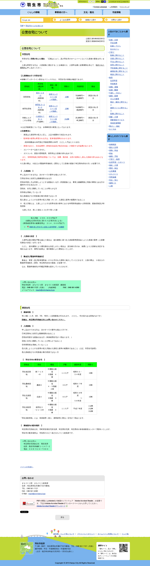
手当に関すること (117, 62)
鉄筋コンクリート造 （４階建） (53, 97)
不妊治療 (113, 43)
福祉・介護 (113, 165)
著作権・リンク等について (63, 534)
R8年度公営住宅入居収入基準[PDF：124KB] (47, 227)
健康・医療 (113, 96)
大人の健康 (114, 99)
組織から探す (90, 20)
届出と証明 (113, 147)
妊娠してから (115, 46)
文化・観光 (89, 12)
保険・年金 (113, 150)
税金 (111, 153)
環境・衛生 (113, 168)
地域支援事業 (115, 123)
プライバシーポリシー (86, 534)
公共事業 (112, 171)
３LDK (66, 119)
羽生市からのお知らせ (34, 26)
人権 (111, 186)
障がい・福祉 (114, 126)
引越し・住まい (115, 93)
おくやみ (112, 129)
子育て (111, 52)
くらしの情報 (33, 12)
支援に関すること (117, 58)
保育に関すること (117, 65)
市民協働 (112, 177)
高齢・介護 (113, 117)
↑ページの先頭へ (26, 467)
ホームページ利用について (108, 534)
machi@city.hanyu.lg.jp (45, 290)
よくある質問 (65, 20)
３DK (67, 97)
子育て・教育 (114, 159)
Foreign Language (100, 7)
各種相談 (112, 144)
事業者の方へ (61, 12)
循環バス (112, 183)
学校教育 (113, 84)
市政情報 (116, 12)
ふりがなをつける (114, 1)
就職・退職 (113, 87)
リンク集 (125, 534)
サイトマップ (124, 7)
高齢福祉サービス (117, 120)
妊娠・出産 (113, 40)
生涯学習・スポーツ (117, 162)
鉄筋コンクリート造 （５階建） (53, 119)
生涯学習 (113, 81)
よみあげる (124, 1)
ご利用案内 (113, 7)
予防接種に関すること (119, 68)
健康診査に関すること (119, 71)
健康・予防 (113, 156)
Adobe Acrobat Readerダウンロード (51, 506)
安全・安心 (113, 180)
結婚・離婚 (113, 90)
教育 (111, 78)
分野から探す (116, 20)
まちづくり (113, 174)
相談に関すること (117, 74)
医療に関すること (117, 55)
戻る (62, 517)
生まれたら (114, 49)
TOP (22, 26)
